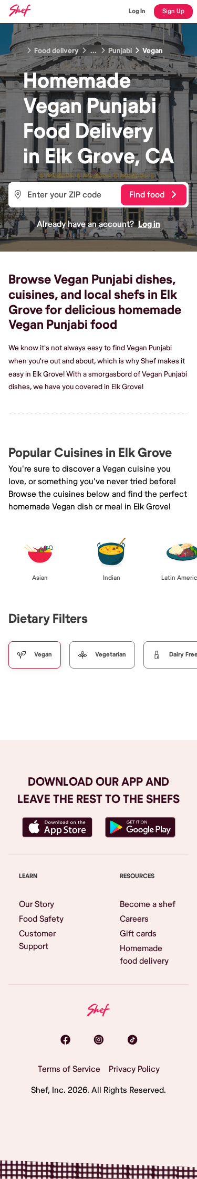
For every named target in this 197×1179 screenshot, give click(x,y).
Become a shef (147, 904)
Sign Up (173, 11)
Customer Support (37, 940)
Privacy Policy (134, 1069)
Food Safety (41, 919)
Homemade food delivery (144, 954)
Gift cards (138, 933)
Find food (146, 195)
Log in (149, 224)
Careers (134, 919)
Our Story (36, 904)
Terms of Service (69, 1069)
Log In (137, 11)
